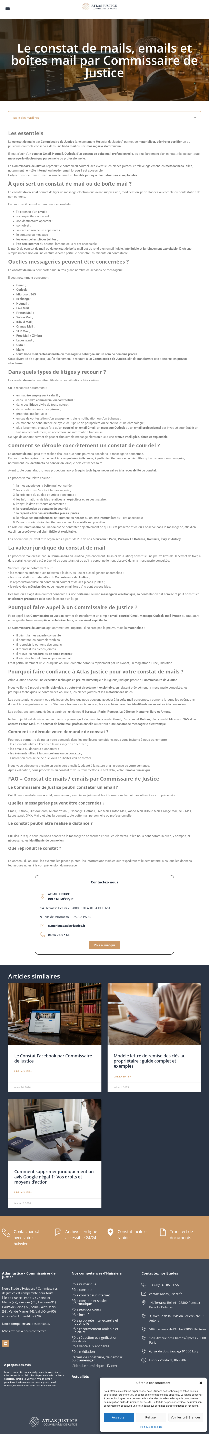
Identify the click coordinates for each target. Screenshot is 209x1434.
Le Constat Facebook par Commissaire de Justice (53, 1058)
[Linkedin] (5, 1343)
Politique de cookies (151, 1426)
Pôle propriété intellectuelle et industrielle (95, 1322)
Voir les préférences (186, 1417)
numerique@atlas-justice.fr (66, 926)
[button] (201, 1383)
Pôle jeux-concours (86, 1309)
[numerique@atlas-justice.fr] (42, 925)
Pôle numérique (84, 1284)
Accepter (119, 1417)
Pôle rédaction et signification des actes (94, 1339)
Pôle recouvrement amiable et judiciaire (95, 1330)
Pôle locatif (80, 1315)
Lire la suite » (23, 1071)
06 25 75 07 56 (59, 935)
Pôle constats (82, 1289)
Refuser (151, 1417)
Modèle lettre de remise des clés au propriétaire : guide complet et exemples (150, 1061)
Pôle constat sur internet (91, 1295)
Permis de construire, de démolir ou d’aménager (97, 1358)
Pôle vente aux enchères (90, 1346)
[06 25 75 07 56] (42, 934)
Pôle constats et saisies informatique (89, 1302)
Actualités (80, 1376)
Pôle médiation (83, 1351)
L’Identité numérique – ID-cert (94, 1365)
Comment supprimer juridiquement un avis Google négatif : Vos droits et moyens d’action (54, 1177)
